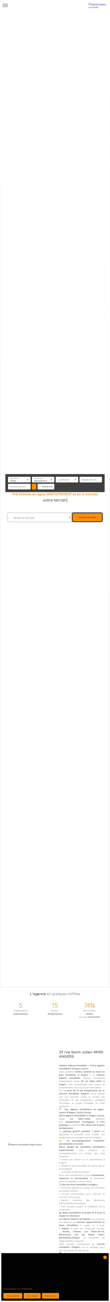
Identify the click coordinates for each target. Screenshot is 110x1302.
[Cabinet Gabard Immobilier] (98, 5)
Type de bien (38, 478)
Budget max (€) (89, 479)
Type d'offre (14, 478)
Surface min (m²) (18, 486)
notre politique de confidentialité (17, 1289)
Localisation (63, 479)
